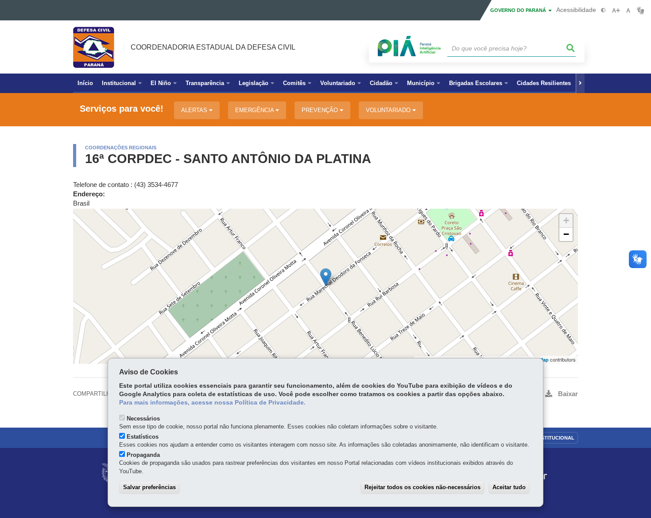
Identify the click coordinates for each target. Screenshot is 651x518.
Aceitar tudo (509, 487)
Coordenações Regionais (120, 147)
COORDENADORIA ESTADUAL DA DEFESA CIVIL (213, 47)
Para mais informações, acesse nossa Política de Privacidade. (212, 402)
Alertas (195, 110)
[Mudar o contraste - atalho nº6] (603, 10)
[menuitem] (121, 83)
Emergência (255, 110)
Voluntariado (389, 110)
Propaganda (143, 455)
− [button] (566, 234)
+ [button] (566, 220)
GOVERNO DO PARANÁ (518, 10)
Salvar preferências (149, 487)
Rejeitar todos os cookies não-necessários (422, 487)
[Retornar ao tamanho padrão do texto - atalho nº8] (628, 10)
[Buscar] (571, 48)
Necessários (143, 418)
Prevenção (321, 110)
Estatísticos (143, 436)
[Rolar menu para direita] (580, 83)
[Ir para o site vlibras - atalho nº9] (641, 10)
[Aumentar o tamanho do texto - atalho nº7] (616, 10)
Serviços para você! (121, 108)
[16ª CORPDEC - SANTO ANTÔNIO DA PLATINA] (325, 277)
